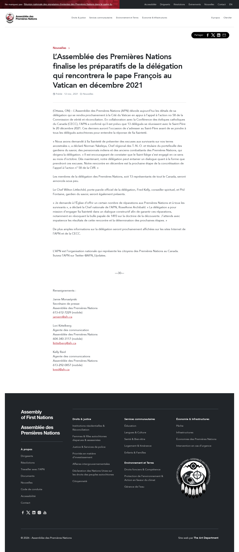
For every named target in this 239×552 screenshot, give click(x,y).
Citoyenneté (80, 481)
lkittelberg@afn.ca (64, 343)
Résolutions (179, 4)
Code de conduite (31, 489)
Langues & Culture (135, 432)
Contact (222, 4)
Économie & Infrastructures (154, 17)
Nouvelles (209, 4)
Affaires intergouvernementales (91, 464)
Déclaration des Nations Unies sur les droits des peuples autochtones (93, 472)
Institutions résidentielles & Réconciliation (89, 427)
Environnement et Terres (127, 17)
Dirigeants (165, 4)
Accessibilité (150, 4)
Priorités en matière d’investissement (84, 455)
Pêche (179, 426)
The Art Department (206, 538)
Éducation (130, 426)
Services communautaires (100, 17)
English (230, 4)
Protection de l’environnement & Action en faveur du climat (143, 478)
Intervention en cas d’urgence (193, 446)
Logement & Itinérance (138, 446)
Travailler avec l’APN (33, 469)
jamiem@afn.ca (62, 317)
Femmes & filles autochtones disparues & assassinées (90, 438)
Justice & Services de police (89, 447)
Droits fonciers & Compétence (142, 469)
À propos (215, 17)
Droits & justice (79, 17)
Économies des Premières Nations (196, 439)
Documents (27, 476)
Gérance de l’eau (134, 487)
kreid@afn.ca (61, 370)
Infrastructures (184, 432)
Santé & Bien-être (134, 439)
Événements (195, 4)
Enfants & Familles (135, 452)
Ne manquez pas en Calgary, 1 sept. (60, 4)
